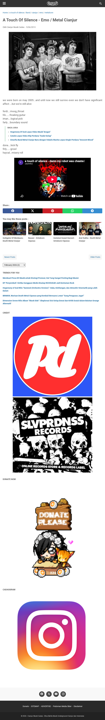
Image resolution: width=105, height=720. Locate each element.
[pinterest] (52, 210)
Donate (26, 706)
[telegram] (92, 210)
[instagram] (63, 694)
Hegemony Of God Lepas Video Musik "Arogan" (30, 132)
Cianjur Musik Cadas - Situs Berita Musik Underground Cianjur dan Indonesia (56, 716)
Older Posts (95, 257)
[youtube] (56, 694)
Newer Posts (9, 257)
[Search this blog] (100, 3)
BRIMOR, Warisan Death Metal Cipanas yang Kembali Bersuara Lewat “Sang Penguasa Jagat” (43, 296)
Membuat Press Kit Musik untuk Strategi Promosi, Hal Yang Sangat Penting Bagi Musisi (41, 278)
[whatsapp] (72, 210)
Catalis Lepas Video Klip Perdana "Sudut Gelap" (31, 136)
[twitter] (33, 210)
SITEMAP (35, 706)
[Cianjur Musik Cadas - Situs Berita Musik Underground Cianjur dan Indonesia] (52, 3)
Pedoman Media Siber (62, 706)
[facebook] (13, 210)
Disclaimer (78, 706)
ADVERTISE (46, 706)
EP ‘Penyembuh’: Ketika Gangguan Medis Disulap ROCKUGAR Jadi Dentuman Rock (38, 283)
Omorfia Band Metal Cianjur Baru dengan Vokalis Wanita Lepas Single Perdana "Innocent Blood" (52, 140)
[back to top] (99, 714)
